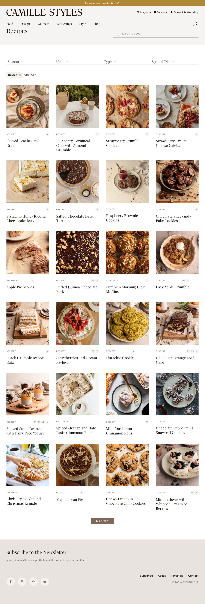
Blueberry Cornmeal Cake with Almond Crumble (73, 145)
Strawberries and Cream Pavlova (76, 360)
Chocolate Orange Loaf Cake (175, 360)
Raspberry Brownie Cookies (122, 217)
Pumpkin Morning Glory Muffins (126, 289)
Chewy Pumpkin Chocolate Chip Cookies (126, 501)
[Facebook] (10, 581)
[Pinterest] (33, 581)
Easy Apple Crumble (172, 286)
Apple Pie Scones (20, 286)
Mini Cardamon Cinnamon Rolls (119, 430)
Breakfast (12, 280)
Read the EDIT (113, 3)
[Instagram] (22, 581)
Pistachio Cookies (120, 357)
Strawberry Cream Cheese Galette (171, 143)
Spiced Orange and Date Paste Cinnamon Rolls (76, 430)
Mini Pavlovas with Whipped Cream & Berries (171, 504)
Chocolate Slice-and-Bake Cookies (173, 218)
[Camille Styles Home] (44, 12)
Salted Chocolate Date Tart (74, 218)
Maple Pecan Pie (69, 499)
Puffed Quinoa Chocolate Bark (77, 289)
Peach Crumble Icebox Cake (25, 360)
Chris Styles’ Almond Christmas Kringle (23, 501)
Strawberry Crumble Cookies (123, 143)
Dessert (11, 134)
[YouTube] (45, 581)
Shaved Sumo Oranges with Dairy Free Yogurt (25, 430)
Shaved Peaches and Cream (22, 143)
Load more (102, 521)
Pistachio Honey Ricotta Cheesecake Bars (26, 218)
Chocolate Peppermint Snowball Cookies (174, 430)
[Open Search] (195, 23)
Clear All (29, 74)
